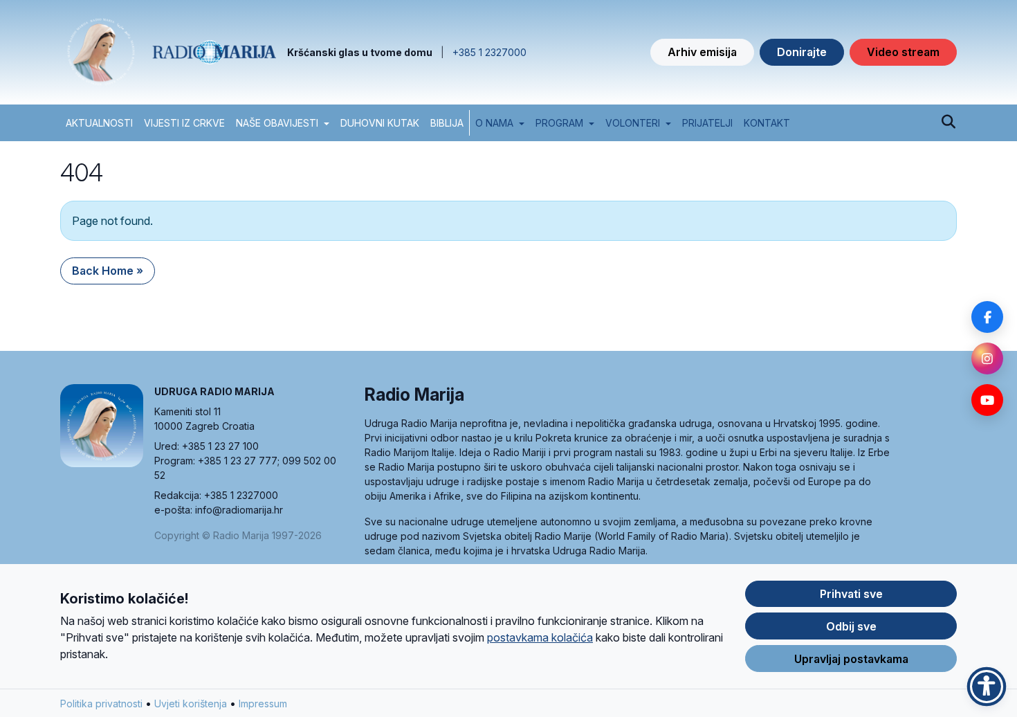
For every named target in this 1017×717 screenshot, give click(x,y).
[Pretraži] (948, 122)
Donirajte (802, 52)
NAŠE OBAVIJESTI (277, 123)
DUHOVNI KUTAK (379, 123)
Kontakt (767, 123)
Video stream (903, 52)
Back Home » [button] (107, 271)
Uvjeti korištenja (190, 703)
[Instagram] (987, 358)
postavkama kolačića (540, 637)
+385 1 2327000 (489, 52)
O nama (494, 123)
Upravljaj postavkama (851, 659)
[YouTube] (987, 400)
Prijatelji (707, 123)
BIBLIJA (447, 123)
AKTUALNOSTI (99, 123)
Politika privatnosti (101, 703)
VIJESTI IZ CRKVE (184, 123)
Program (559, 123)
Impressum (263, 703)
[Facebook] (987, 317)
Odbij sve (851, 626)
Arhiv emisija (702, 52)
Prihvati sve (851, 594)
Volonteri (632, 123)
